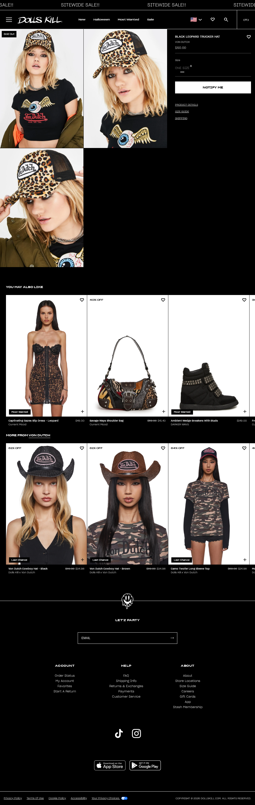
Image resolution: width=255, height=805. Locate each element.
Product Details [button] (186, 105)
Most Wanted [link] (128, 19)
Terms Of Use (35, 798)
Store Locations (187, 680)
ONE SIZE (182, 68)
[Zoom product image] (41, 88)
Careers (188, 691)
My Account (65, 680)
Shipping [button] (181, 118)
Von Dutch (182, 42)
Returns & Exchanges (126, 686)
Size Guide (188, 686)
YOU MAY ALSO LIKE (24, 287)
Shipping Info (126, 680)
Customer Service (126, 696)
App (188, 701)
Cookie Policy (57, 798)
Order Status (65, 675)
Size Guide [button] (182, 111)
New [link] (81, 19)
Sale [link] (150, 19)
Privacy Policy (13, 798)
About (187, 675)
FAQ (126, 675)
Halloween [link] (101, 19)
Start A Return (65, 691)
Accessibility (79, 798)
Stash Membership (187, 707)
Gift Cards (187, 696)
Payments (126, 691)
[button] (79, 4)
